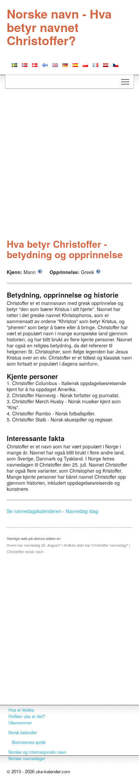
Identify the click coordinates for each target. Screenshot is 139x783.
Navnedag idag (82, 511)
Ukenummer (20, 723)
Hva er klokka (21, 710)
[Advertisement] (69, 164)
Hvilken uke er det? (26, 716)
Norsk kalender (22, 732)
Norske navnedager (26, 758)
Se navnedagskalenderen (34, 511)
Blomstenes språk (29, 742)
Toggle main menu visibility (125, 82)
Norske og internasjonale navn (37, 752)
